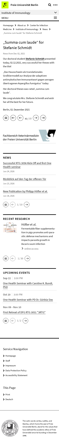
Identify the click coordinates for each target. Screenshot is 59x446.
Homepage (8, 25)
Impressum (10, 365)
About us (22, 25)
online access (31, 248)
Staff (7, 360)
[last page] (43, 118)
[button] (5, 205)
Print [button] (7, 394)
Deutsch (9, 399)
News (45, 29)
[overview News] (6, 118)
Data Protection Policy (15, 370)
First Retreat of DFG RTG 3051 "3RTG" (24, 312)
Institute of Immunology (27, 29)
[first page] (13, 118)
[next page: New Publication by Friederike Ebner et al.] (36, 118)
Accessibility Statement (16, 375)
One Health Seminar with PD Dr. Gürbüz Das (28, 299)
